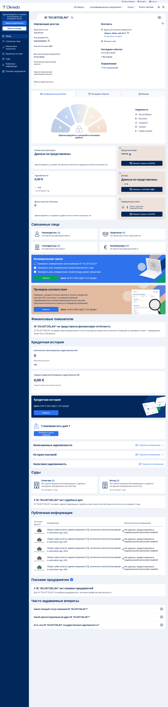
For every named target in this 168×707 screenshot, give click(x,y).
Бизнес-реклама (146, 7)
